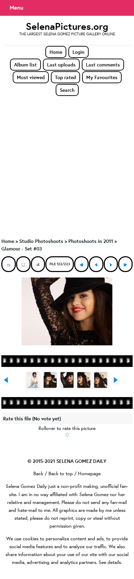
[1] (67, 434)
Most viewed (31, 77)
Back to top (60, 473)
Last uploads (61, 64)
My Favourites (102, 77)
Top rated (65, 77)
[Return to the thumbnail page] (8, 264)
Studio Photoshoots (41, 241)
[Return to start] (81, 264)
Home (55, 52)
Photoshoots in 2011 (90, 241)
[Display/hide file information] (23, 264)
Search (67, 90)
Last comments (103, 64)
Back (38, 473)
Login (78, 52)
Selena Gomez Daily (26, 486)
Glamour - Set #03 (21, 248)
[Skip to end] (125, 264)
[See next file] (111, 264)
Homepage (89, 473)
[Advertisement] (67, 166)
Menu (16, 7)
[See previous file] (96, 264)
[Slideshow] (38, 264)
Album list (25, 64)
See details (110, 562)
